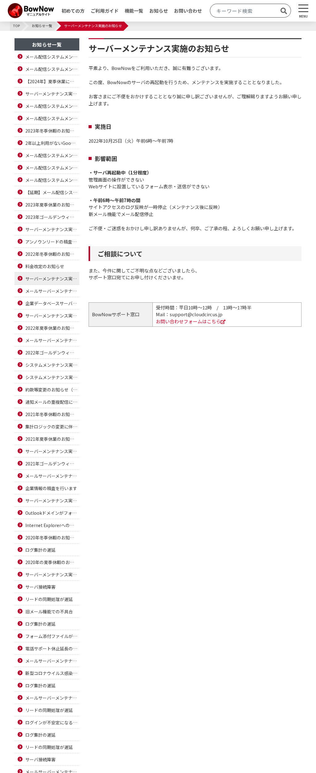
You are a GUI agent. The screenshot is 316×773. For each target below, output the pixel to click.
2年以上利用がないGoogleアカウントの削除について (52, 143)
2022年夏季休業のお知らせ (51, 328)
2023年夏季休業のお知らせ (51, 205)
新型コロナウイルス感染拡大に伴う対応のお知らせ (52, 673)
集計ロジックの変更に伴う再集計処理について (52, 426)
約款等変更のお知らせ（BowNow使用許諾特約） (52, 389)
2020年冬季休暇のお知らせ (51, 537)
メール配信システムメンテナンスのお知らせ (52, 57)
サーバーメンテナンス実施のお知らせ (52, 94)
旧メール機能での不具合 (49, 611)
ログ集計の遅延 (40, 550)
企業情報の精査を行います (51, 488)
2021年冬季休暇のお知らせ (51, 414)
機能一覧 (134, 10)
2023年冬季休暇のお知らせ (51, 131)
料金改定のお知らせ (44, 266)
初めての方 (73, 10)
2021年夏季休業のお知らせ (51, 439)
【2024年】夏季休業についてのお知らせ (52, 81)
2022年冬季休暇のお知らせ (51, 254)
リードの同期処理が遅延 (49, 599)
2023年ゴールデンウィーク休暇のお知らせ (52, 217)
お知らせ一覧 (47, 44)
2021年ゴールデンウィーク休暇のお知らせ (52, 463)
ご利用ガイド (104, 10)
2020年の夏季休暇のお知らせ (52, 562)
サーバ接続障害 (40, 587)
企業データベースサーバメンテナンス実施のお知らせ (52, 303)
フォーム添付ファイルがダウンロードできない (52, 636)
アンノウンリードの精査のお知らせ (52, 242)
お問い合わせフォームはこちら (188, 321)
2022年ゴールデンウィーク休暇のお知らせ (52, 353)
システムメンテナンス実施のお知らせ (52, 365)
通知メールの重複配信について (52, 402)
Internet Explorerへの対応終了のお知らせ (52, 525)
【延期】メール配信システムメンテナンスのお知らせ (52, 192)
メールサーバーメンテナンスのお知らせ (52, 291)
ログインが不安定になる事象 (52, 722)
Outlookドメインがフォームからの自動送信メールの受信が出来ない (52, 513)
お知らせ (158, 10)
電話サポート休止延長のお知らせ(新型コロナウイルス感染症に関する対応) (52, 648)
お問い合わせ (188, 10)
